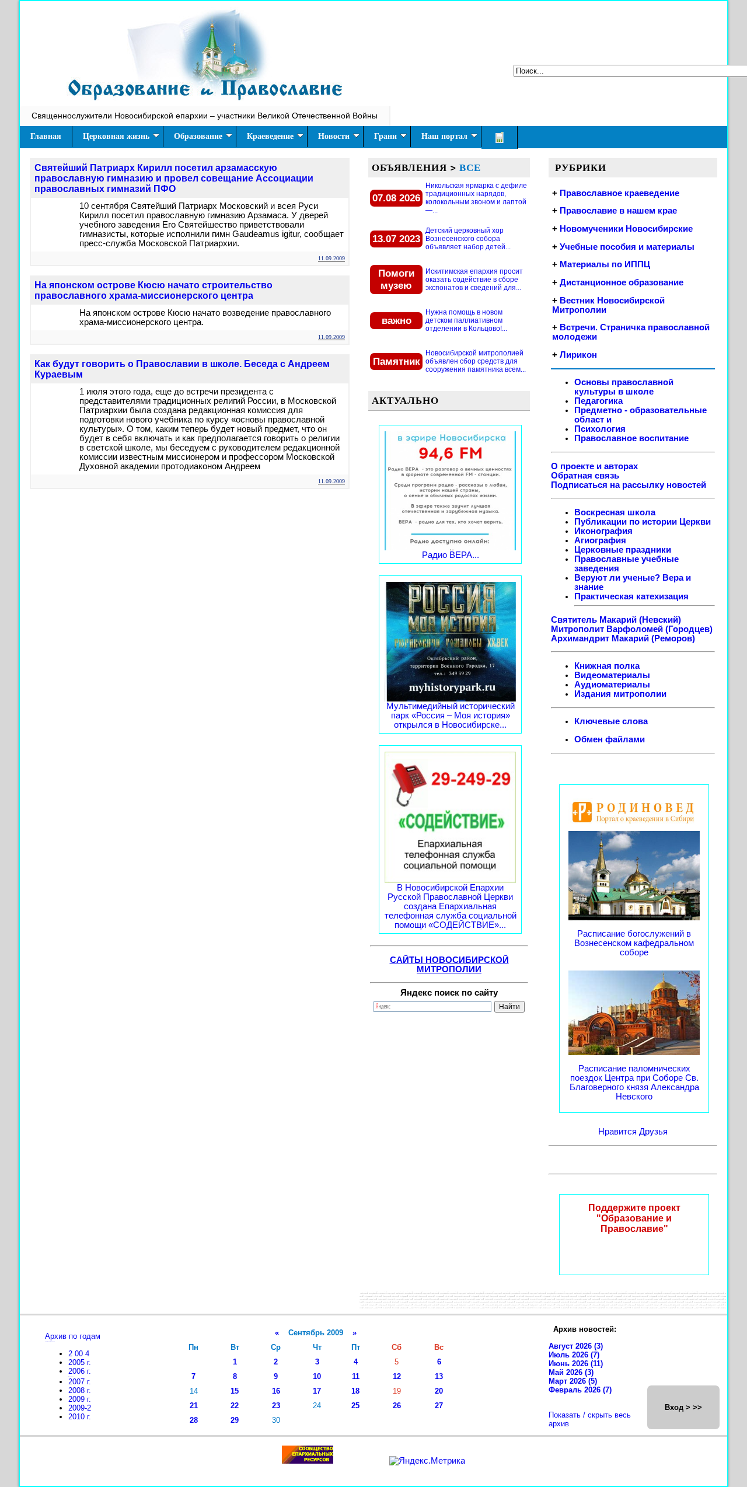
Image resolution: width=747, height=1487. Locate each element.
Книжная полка (607, 666)
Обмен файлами (609, 739)
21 (194, 1405)
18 (355, 1391)
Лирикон (578, 354)
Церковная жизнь (116, 136)
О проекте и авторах (594, 466)
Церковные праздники (622, 549)
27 (439, 1405)
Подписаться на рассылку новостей (628, 485)
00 (80, 1353)
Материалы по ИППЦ (605, 264)
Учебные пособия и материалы (627, 247)
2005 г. (79, 1362)
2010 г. (79, 1416)
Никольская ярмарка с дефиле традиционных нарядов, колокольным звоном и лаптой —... (476, 197)
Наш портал (444, 136)
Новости (334, 136)
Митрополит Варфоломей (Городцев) (632, 629)
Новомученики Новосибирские (626, 228)
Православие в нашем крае (618, 210)
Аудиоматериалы (612, 684)
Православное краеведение (619, 193)
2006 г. (79, 1371)
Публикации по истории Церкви (642, 521)
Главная (45, 136)
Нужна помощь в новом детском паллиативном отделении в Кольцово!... (466, 320)
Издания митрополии (620, 694)
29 (235, 1420)
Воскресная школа (614, 512)
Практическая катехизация (631, 596)
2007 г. (79, 1381)
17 (317, 1391)
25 (355, 1405)
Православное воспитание (631, 438)
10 (317, 1376)
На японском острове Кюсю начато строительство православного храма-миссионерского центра (153, 290)
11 (355, 1376)
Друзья (653, 1131)
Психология (600, 429)
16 (276, 1391)
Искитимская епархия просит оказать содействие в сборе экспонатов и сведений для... (474, 279)
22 (235, 1405)
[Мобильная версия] (499, 137)
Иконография (603, 531)
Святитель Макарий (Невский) (616, 619)
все (470, 167)
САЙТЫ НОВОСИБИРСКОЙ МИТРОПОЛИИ (449, 964)
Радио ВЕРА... (450, 555)
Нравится (618, 1131)
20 (439, 1391)
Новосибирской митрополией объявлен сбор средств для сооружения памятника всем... (475, 361)
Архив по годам (72, 1336)
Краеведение (270, 136)
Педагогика (598, 401)
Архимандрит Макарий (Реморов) (623, 638)
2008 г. (79, 1390)
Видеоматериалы (612, 675)
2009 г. (79, 1399)
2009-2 (79, 1408)
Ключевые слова (611, 721)
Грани (385, 136)
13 (439, 1376)
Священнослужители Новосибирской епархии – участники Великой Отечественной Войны (205, 115)
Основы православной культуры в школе (623, 387)
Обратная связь (585, 475)
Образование (198, 136)
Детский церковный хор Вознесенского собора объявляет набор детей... (468, 238)
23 (276, 1405)
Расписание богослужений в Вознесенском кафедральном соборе (634, 943)
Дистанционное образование (621, 282)
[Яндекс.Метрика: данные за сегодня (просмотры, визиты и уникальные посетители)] (427, 1460)
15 (235, 1391)
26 (397, 1405)
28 (194, 1420)
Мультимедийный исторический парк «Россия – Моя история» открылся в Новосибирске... (450, 715)
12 (397, 1376)
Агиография (600, 540)
